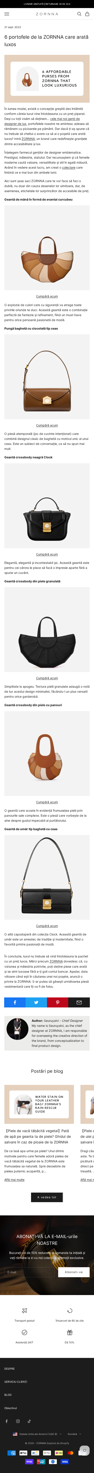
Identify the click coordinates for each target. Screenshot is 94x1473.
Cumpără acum (47, 296)
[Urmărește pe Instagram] (18, 1421)
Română (72, 1434)
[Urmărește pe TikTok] (29, 1421)
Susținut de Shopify (58, 1443)
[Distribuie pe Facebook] (15, 1002)
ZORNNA (28, 139)
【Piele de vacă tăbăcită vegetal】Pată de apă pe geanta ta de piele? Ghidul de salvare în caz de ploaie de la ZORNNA (37, 1136)
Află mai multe (14, 1179)
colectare (68, 167)
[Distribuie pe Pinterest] (57, 1002)
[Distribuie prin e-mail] (79, 1002)
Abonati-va (74, 1272)
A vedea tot (46, 1197)
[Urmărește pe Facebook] (6, 1421)
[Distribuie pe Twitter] (36, 1002)
